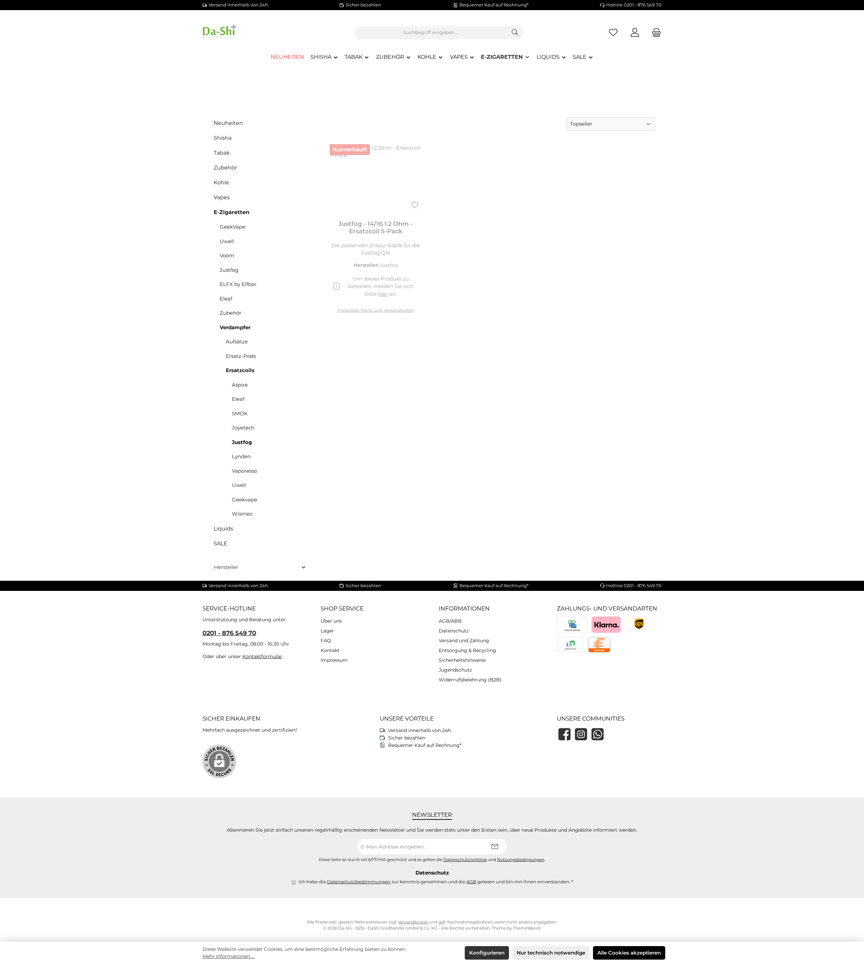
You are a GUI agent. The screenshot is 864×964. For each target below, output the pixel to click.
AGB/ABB (450, 621)
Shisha (223, 138)
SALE (220, 543)
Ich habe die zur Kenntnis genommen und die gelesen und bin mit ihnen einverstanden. (436, 881)
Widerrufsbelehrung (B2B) (470, 680)
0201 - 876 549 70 (229, 633)
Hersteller (226, 567)
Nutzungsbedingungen (520, 859)
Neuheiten (228, 123)
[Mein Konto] (635, 33)
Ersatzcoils (240, 370)
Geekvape (244, 499)
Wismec (242, 514)
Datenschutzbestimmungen (358, 881)
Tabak (222, 153)
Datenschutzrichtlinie (465, 859)
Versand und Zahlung (464, 640)
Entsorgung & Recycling (467, 650)
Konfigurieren (487, 952)
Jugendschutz (455, 670)
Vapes (222, 197)
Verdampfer (235, 327)
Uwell (227, 241)
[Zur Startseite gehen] (239, 32)
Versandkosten (413, 921)
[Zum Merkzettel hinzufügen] (415, 205)
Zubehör (225, 167)
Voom (227, 255)
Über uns (331, 621)
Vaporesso (244, 471)
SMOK (240, 413)
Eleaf (226, 298)
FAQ (326, 640)
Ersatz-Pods (241, 356)
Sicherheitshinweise (462, 660)
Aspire (240, 385)
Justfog (229, 270)
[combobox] (431, 33)
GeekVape (232, 227)
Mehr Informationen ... (228, 956)
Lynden (241, 456)
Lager (327, 631)
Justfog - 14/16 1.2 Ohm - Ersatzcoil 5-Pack (376, 227)
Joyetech (243, 427)
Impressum (334, 660)
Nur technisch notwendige (551, 952)
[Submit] (495, 846)
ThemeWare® (527, 928)
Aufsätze (237, 341)
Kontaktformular (262, 656)
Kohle (221, 182)
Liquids (223, 528)
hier (383, 294)
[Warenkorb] (654, 33)
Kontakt (330, 650)
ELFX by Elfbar (238, 284)
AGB (471, 881)
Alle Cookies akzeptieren (629, 952)
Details (375, 307)
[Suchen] (515, 33)
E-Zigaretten (231, 212)
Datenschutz (454, 631)
